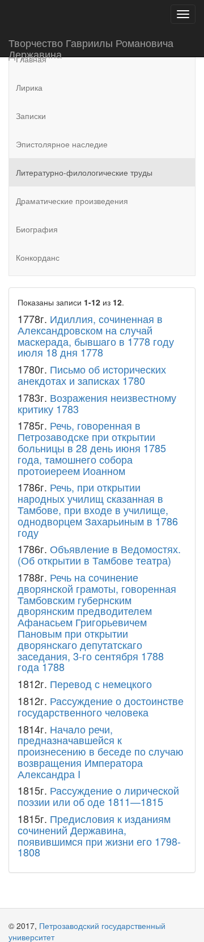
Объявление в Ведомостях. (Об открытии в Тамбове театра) (99, 554)
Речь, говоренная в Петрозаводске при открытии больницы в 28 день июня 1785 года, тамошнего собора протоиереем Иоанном (92, 447)
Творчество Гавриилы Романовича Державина (90, 46)
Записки (31, 115)
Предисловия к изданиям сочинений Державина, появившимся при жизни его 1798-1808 (99, 835)
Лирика (29, 87)
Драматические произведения (72, 200)
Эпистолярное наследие (62, 144)
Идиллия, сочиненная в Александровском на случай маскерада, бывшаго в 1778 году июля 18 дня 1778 (96, 335)
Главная (31, 59)
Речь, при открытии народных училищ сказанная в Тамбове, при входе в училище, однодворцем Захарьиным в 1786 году (98, 509)
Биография (37, 229)
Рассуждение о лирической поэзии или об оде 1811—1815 (98, 796)
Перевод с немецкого (101, 683)
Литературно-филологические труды (84, 172)
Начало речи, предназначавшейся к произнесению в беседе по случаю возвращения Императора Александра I (101, 751)
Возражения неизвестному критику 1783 (97, 403)
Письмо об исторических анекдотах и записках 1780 (92, 375)
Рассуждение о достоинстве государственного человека (101, 706)
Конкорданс (38, 257)
